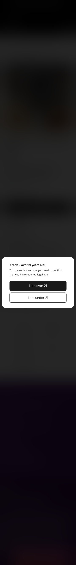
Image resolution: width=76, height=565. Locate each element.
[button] (38, 286)
